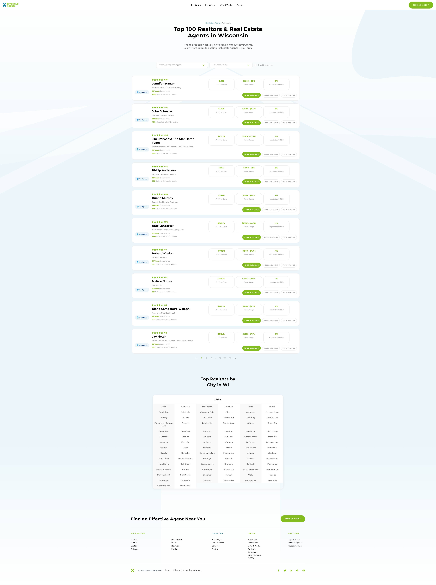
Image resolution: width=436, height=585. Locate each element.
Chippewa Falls (207, 412)
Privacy (176, 570)
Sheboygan (207, 469)
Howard (207, 437)
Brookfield (163, 412)
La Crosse (250, 442)
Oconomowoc (207, 464)
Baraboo (229, 407)
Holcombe (163, 437)
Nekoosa (250, 458)
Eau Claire (207, 418)
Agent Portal (294, 539)
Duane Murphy (162, 198)
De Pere (185, 418)
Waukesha (185, 480)
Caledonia (185, 412)
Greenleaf (185, 431)
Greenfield (163, 431)
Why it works (254, 546)
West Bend (185, 486)
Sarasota (215, 546)
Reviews (251, 549)
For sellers (252, 539)
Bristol (272, 407)
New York (175, 546)
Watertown (163, 480)
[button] (196, 358)
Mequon (250, 453)
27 (220, 358)
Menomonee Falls (207, 453)
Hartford (207, 431)
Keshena (207, 442)
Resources (252, 552)
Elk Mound (229, 418)
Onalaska (229, 464)
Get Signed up (295, 546)
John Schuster (162, 111)
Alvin (163, 407)
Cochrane (250, 412)
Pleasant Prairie (163, 469)
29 (230, 358)
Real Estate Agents (213, 23)
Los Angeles (176, 539)
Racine (185, 469)
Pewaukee (272, 464)
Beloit (250, 407)
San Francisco (218, 543)
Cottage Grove (272, 412)
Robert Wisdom (163, 253)
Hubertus (228, 437)
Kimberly (229, 442)
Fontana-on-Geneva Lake (163, 424)
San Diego (216, 539)
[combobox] (159, 65)
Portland (175, 549)
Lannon (163, 448)
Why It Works (226, 5)
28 (225, 358)
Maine (229, 448)
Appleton (185, 407)
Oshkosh (250, 464)
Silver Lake (229, 469)
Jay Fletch (159, 336)
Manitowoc (250, 448)
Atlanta (134, 539)
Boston (134, 546)
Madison (207, 448)
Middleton (272, 453)
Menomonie (228, 453)
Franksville (207, 423)
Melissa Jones (162, 281)
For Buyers (210, 5)
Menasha (185, 453)
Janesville (272, 437)
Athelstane (207, 407)
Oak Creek (185, 464)
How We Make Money (254, 556)
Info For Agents (295, 543)
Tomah (229, 475)
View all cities (217, 534)
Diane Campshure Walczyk (171, 309)
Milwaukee (164, 458)
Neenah (229, 458)
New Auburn (272, 458)
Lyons (185, 448)
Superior (207, 475)
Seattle (215, 549)
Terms (167, 570)
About (240, 5)
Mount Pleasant (185, 458)
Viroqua (272, 475)
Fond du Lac (272, 418)
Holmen (185, 437)
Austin (134, 543)
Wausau (207, 480)
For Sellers (196, 5)
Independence (250, 437)
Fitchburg (250, 418)
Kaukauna (163, 442)
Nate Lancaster (162, 225)
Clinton (229, 412)
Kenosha (185, 442)
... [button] (215, 358)
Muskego (207, 458)
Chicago (134, 549)
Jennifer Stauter (163, 83)
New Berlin (164, 464)
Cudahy (163, 418)
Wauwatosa (250, 480)
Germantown (229, 423)
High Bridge (272, 431)
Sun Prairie (185, 475)
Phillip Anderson (164, 170)
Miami (174, 543)
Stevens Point (163, 475)
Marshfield (272, 448)
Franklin (185, 423)
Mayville (163, 453)
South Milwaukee (251, 469)
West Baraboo (163, 486)
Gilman (250, 423)
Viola (250, 475)
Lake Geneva (272, 442)
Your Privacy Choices (192, 570)
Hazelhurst (250, 431)
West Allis (272, 480)
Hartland (229, 431)
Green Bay (272, 423)
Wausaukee (228, 480)
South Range (272, 469)
